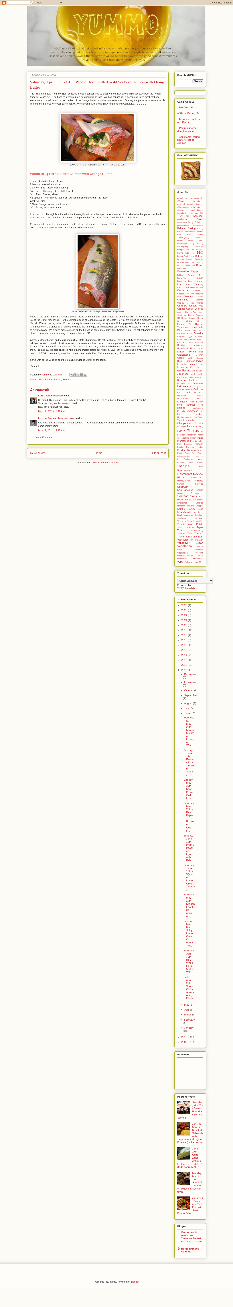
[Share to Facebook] (81, 375)
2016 (184, 644)
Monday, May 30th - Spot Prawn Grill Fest (188, 789)
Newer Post (37, 453)
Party (200, 426)
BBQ (41, 379)
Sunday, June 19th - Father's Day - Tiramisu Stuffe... (189, 762)
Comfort (182, 305)
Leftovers (182, 386)
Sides (188, 499)
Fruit (201, 352)
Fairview (192, 339)
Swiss (180, 527)
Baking (192, 228)
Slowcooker (198, 500)
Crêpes (192, 318)
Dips (179, 330)
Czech (200, 321)
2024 (184, 615)
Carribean (190, 287)
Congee (181, 309)
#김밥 (188, 216)
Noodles (198, 413)
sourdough (198, 512)
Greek (180, 358)
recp (201, 467)
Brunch (199, 278)
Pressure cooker (194, 447)
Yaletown (189, 562)
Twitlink (188, 537)
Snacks (190, 505)
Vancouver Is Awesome (189, 1234)
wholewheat (198, 559)
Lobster (180, 389)
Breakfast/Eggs (187, 271)
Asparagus (182, 222)
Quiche (199, 459)
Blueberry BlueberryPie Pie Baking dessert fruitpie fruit (190, 262)
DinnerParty (197, 327)
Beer (191, 256)
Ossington (181, 426)
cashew (199, 287)
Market (200, 396)
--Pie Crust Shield (187, 107)
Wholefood (182, 559)
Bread (199, 265)
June (187, 713)
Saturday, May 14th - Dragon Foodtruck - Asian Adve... (189, 905)
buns (190, 281)
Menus (200, 399)
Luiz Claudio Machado (51, 395)
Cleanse (199, 300)
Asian (200, 218)
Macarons (198, 393)
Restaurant (184, 470)
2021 (184, 620)
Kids (191, 377)
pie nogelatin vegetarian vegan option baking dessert (190, 434)
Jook (200, 374)
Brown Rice (195, 275)
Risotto (181, 477)
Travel (180, 536)
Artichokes (182, 219)
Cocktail (180, 303)
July (186, 708)
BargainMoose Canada (190, 1250)
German (199, 355)
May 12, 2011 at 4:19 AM (51, 411)
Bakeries (182, 228)
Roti (194, 481)
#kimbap (199, 204)
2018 (184, 635)
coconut (190, 303)
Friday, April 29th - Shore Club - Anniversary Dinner (188, 988)
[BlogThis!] (74, 375)
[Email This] (71, 375)
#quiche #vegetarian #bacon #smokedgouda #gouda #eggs (190, 210)
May (187, 1004)
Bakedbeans (197, 225)
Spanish (198, 517)
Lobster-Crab (191, 389)
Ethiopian (199, 336)
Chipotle (199, 297)
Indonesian (182, 364)
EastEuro (181, 333)
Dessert (181, 324)
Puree (200, 453)
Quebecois (188, 459)
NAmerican (192, 411)
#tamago (195, 213)
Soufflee (191, 509)
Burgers (199, 281)
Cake (188, 284)
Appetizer (198, 216)
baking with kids (186, 253)
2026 (184, 605)
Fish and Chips (185, 342)
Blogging (189, 259)
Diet (190, 324)
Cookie (189, 309)
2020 (184, 625)
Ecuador (198, 333)
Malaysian (181, 396)
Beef (186, 256)
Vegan (199, 542)
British (180, 275)
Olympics (182, 423)
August (188, 703)
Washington (182, 553)
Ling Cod (199, 386)
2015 (184, 649)
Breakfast (181, 268)
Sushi (180, 524)
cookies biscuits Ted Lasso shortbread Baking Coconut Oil (190, 315)
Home (98, 453)
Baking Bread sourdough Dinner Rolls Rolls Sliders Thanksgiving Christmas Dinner (190, 234)
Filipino (200, 339)
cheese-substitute (195, 294)
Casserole (182, 290)
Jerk (193, 374)
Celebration (198, 290)
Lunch (187, 392)
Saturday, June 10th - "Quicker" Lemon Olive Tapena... (189, 877)
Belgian (199, 256)
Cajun (180, 284)
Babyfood (199, 222)
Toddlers (181, 534)
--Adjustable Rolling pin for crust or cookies (188, 139)
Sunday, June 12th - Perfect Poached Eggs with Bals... (188, 847)
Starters (181, 521)
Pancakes (192, 426)
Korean (181, 380)
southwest (181, 518)
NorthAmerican (184, 417)
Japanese (183, 373)
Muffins (181, 408)
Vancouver (183, 542)
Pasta (181, 431)
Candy (180, 287)
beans (180, 256)
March (188, 1014)
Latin (189, 383)
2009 (184, 1041)
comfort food (196, 305)
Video (179, 550)
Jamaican (197, 370)
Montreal (190, 405)
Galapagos (183, 354)
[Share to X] (78, 375)
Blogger (180, 259)
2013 (184, 659)
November (190, 682)
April (187, 1009)
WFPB (200, 556)
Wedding (199, 553)
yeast (195, 562)
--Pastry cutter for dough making (187, 129)
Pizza (200, 437)
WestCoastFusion (185, 556)
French (192, 351)
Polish (200, 441)
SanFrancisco (185, 489)
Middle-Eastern (196, 402)
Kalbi (179, 377)
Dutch (200, 330)
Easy (189, 333)
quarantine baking (185, 456)
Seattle (193, 496)
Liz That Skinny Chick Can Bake (56, 418)
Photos (48, 379)
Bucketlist (181, 281)
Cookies (199, 309)
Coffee (200, 303)
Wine (180, 562)
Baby (190, 222)
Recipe (57, 379)
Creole (184, 318)
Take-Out (189, 527)
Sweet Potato (195, 524)
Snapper (199, 506)
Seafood (67, 379)
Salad (200, 480)
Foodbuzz (198, 345)
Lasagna (181, 383)
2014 (184, 655)
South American (185, 515)
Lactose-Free (196, 380)
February (189, 1019)
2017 (184, 640)
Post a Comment (43, 437)
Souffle (181, 509)
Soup (200, 509)
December (190, 674)
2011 (184, 669)
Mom (180, 405)
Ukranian (199, 540)
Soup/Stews (184, 511)
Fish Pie (199, 342)
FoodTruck (183, 348)
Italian (186, 370)
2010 (184, 1037)
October (189, 690)
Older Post (159, 453)
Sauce (199, 490)
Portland (198, 444)
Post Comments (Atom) (105, 462)
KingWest (199, 377)
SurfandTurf (198, 521)
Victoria (200, 546)
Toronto (198, 533)
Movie (200, 405)
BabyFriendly (183, 225)
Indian (199, 360)
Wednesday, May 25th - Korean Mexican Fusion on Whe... (189, 731)
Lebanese (198, 383)
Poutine (180, 447)
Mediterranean (183, 399)
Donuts (187, 330)
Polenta (193, 441)
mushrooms (198, 408)
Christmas (182, 299)
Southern (199, 515)
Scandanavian (197, 493)
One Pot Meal (196, 423)
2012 (184, 664)
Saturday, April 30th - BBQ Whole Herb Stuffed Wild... (188, 961)
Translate (190, 588)
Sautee (180, 493)
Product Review (186, 450)
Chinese (188, 296)
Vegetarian (184, 546)
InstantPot (182, 367)
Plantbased (183, 441)
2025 (184, 610)
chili (179, 297)
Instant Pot (196, 364)
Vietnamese (198, 550)
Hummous (189, 361)
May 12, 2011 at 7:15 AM (51, 430)
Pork (179, 444)
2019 (184, 630)
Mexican (182, 401)
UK (191, 540)
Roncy (188, 481)
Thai (179, 530)
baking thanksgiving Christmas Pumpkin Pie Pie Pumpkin (190, 246)
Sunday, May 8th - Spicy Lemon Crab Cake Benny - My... (188, 933)
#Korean (181, 207)
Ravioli (200, 462)
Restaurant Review (190, 474)
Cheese (180, 294)
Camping (198, 284)
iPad (192, 367)
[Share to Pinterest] (85, 375)
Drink (194, 330)
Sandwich (182, 486)
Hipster (180, 361)
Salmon (180, 484)
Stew (189, 521)
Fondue (181, 345)
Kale (185, 377)
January (188, 1027)
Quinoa (180, 462)
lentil (191, 386)
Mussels (181, 411)
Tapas (200, 527)
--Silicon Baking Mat (188, 113)
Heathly (199, 358)
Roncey (180, 481)
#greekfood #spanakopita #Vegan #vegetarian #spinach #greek (190, 201)
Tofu (189, 533)
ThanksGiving (197, 530)
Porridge (188, 444)
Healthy (190, 358)
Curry (189, 320)
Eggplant (181, 336)
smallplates (182, 503)
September (190, 695)
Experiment (182, 339)
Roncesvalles (197, 478)
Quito (190, 462)
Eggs (190, 336)
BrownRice (182, 278)
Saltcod (199, 484)
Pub (193, 453)
